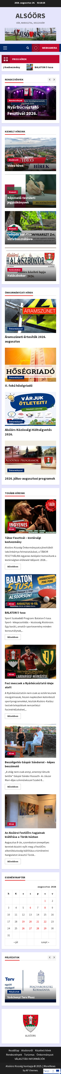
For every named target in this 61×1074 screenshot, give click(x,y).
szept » (45, 942)
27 (30, 928)
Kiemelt (12, 192)
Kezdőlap (14, 1050)
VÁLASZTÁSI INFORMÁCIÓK (30, 1058)
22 (45, 921)
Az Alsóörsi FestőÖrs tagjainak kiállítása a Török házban (30, 811)
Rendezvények (15, 100)
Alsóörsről (13, 160)
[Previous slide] (50, 80)
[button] (5, 48)
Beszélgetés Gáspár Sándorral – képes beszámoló (30, 741)
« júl (16, 942)
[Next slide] (54, 80)
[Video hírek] (30, 154)
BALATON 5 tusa (35, 67)
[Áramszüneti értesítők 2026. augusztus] (30, 316)
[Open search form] (28, 48)
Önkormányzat (16, 328)
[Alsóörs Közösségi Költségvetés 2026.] (30, 409)
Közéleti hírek (43, 1050)
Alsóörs (30, 15)
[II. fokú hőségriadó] (30, 365)
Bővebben (14, 567)
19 (23, 921)
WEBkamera (49, 47)
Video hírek (15, 165)
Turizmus (29, 1054)
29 (45, 928)
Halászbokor (14, 270)
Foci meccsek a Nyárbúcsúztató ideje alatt (30, 662)
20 (30, 921)
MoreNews (49, 1066)
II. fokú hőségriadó (19, 385)
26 (23, 928)
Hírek (11, 529)
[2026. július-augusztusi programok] (30, 458)
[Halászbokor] (30, 264)
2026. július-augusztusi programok (30, 478)
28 (37, 928)
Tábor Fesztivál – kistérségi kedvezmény (30, 516)
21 (37, 921)
